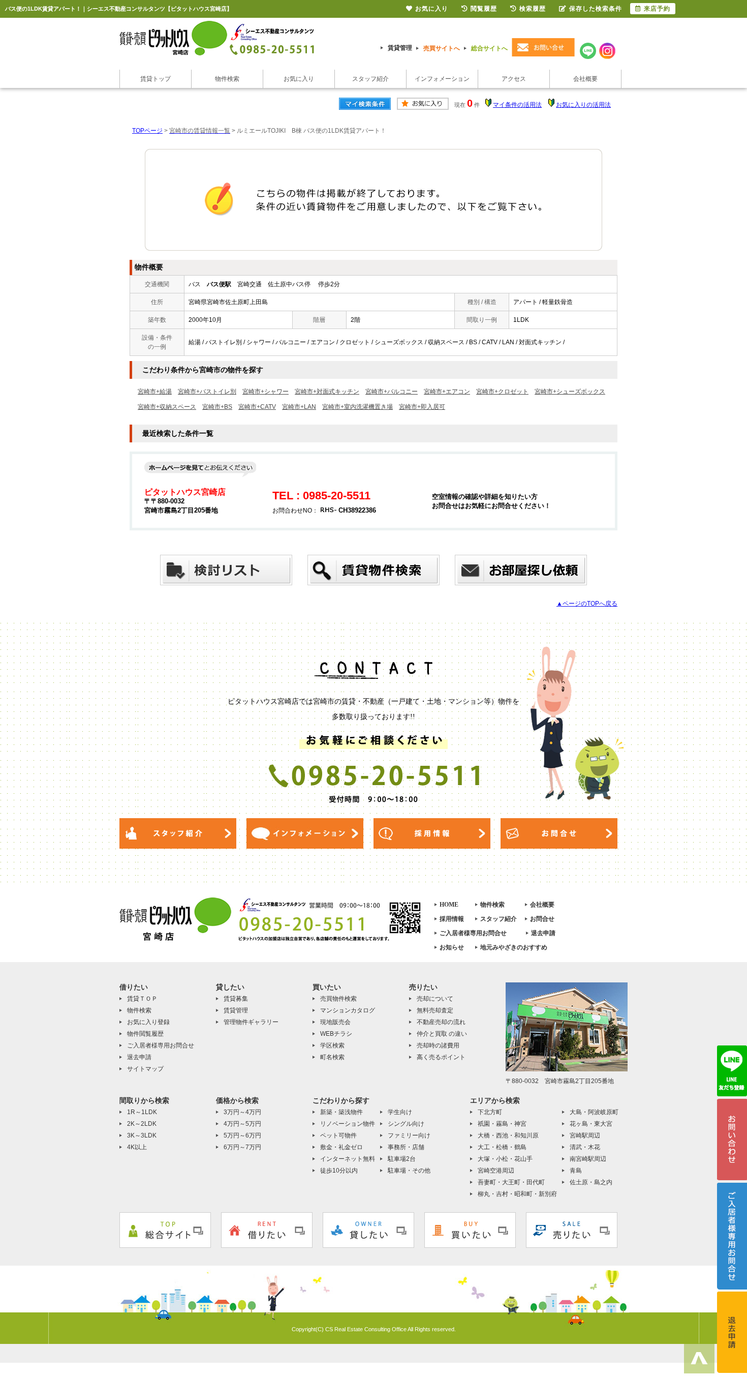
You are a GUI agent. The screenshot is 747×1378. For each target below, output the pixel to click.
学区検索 (332, 1045)
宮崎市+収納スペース (167, 406)
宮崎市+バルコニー (391, 391)
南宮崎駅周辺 (588, 1158)
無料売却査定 (435, 1010)
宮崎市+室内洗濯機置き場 (357, 406)
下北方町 (490, 1112)
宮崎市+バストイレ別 (207, 391)
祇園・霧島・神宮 (502, 1123)
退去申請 (543, 933)
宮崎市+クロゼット (502, 391)
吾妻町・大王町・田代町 (511, 1182)
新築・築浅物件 (341, 1112)
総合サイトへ (489, 48)
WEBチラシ (336, 1033)
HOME (449, 904)
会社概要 (585, 78)
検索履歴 (532, 8)
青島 (576, 1170)
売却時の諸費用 (438, 1045)
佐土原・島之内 (591, 1182)
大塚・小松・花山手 (505, 1158)
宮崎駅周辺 (585, 1135)
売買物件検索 (338, 998)
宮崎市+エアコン (447, 391)
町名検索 (332, 1057)
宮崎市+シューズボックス (570, 391)
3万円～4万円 (242, 1112)
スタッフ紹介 (370, 78)
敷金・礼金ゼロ (341, 1147)
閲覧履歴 (484, 8)
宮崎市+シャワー (265, 391)
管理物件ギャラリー (251, 1022)
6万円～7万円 (242, 1147)
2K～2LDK (142, 1123)
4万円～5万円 (242, 1123)
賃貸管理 (400, 47)
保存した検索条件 (595, 8)
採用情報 (452, 918)
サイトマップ (145, 1068)
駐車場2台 (402, 1158)
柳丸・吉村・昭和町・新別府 (517, 1193)
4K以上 (137, 1147)
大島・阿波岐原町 (594, 1112)
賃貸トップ (155, 78)
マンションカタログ (347, 1010)
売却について (435, 998)
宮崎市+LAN (299, 406)
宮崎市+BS (217, 406)
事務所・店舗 (406, 1147)
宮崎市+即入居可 (422, 406)
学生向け (400, 1112)
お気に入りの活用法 (583, 104)
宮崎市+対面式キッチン (327, 391)
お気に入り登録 (148, 1022)
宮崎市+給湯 (155, 391)
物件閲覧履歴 (145, 1033)
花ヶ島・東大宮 (591, 1123)
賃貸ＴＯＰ (142, 998)
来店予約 (657, 8)
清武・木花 (585, 1147)
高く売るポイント (441, 1057)
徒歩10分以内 (339, 1170)
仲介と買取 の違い (442, 1033)
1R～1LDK (142, 1112)
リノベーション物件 (347, 1123)
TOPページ (147, 130)
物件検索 (227, 78)
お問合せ (542, 918)
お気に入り (299, 78)
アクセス (514, 78)
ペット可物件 (338, 1135)
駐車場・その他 (409, 1170)
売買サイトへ (441, 48)
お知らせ (452, 947)
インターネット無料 (347, 1158)
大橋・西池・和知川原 (508, 1135)
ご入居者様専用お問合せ (473, 933)
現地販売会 (335, 1022)
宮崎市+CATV (257, 406)
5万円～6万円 (242, 1135)
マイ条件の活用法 (517, 104)
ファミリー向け (409, 1135)
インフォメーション (442, 78)
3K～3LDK (142, 1135)
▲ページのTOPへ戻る (586, 603)
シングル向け (406, 1123)
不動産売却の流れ (441, 1022)
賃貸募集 (236, 998)
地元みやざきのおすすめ (513, 947)
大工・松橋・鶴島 (502, 1147)
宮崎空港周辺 (496, 1170)
